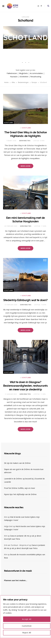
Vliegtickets (23, 73)
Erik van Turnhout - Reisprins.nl (16, 545)
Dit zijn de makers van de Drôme (17, 463)
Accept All (26, 619)
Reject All (26, 632)
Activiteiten (24, 76)
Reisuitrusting (35, 76)
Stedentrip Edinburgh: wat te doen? (25, 300)
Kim (5, 517)
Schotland (8, 122)
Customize (27, 626)
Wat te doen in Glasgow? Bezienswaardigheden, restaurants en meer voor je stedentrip (25, 385)
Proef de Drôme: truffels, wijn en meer (19, 488)
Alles (13, 82)
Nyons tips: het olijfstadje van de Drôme (20, 494)
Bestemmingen (23, 82)
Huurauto (14, 76)
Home (6, 82)
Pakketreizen (12, 73)
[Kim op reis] (12, 6)
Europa (34, 82)
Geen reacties (24, 141)
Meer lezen (25, 166)
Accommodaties (36, 73)
